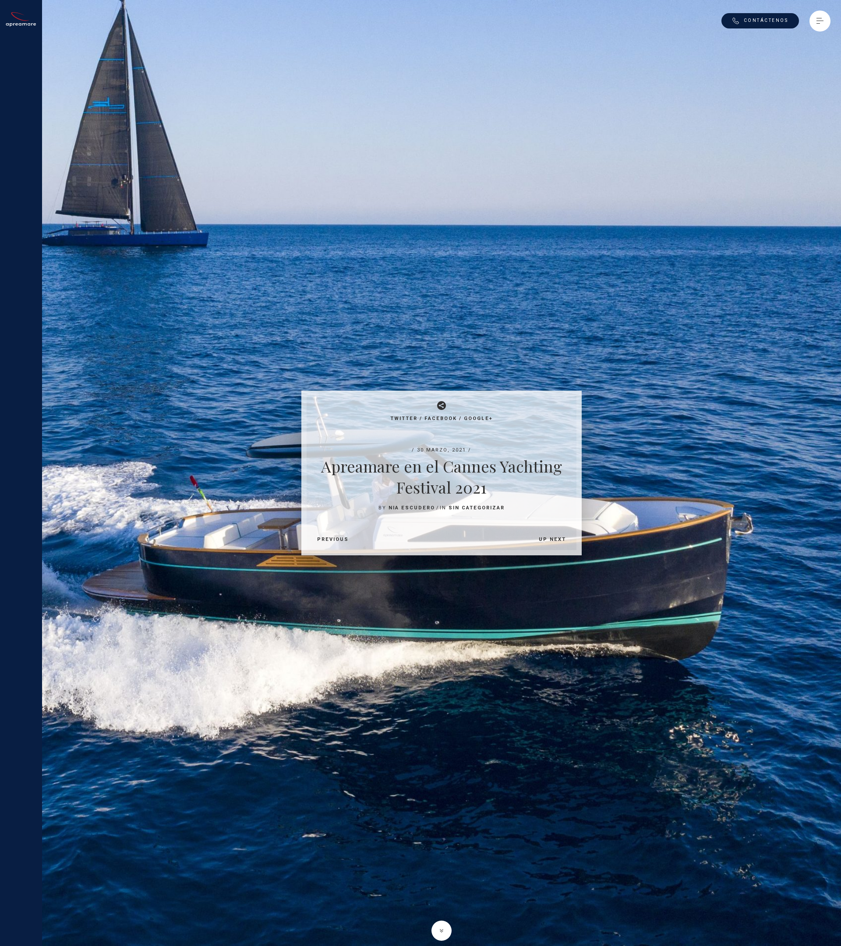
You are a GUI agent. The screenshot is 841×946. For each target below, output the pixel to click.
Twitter (403, 418)
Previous (333, 539)
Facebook (440, 418)
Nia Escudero (412, 508)
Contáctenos (766, 21)
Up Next (552, 539)
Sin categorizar (477, 508)
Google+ (478, 418)
